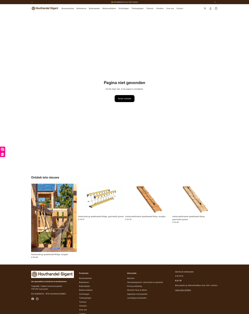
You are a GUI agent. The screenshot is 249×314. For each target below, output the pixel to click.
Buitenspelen (84, 286)
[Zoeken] (205, 8)
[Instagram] (37, 298)
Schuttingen (84, 294)
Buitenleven (84, 282)
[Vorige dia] (35, 218)
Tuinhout (82, 302)
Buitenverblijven (86, 290)
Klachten (130, 278)
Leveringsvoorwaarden (137, 298)
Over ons (83, 310)
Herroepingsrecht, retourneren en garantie (145, 282)
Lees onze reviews (183, 290)
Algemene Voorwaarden (137, 294)
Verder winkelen (124, 98)
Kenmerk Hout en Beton (137, 290)
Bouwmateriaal (85, 278)
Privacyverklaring (134, 286)
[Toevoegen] (72, 248)
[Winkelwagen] (216, 8)
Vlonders (83, 306)
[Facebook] (32, 298)
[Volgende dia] (73, 218)
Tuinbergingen (85, 298)
